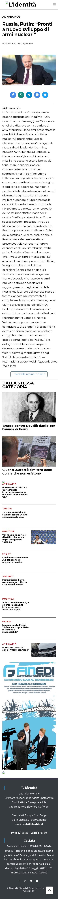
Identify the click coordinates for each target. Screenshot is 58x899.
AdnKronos (11, 16)
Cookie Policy (39, 833)
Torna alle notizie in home (29, 374)
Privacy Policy (19, 833)
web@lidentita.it (33, 824)
